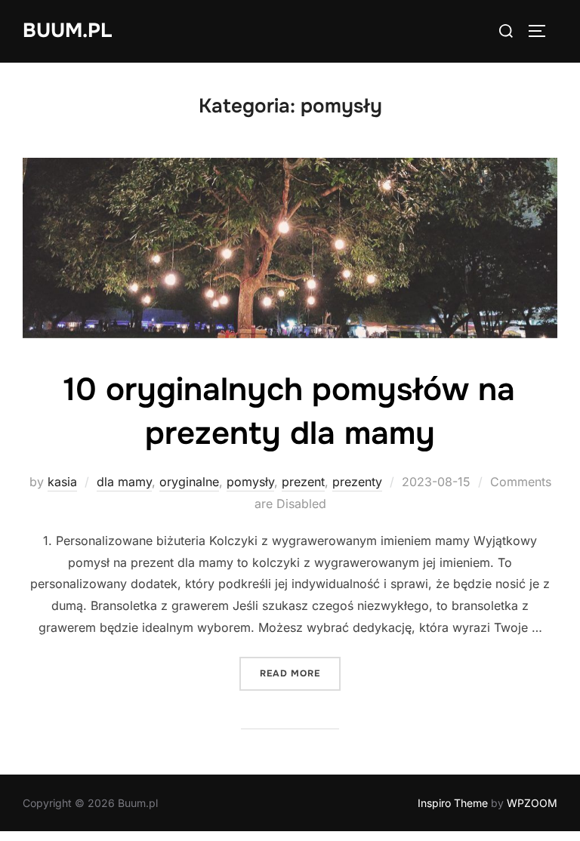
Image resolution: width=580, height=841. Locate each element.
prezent (303, 481)
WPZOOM (532, 802)
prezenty (357, 481)
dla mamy (124, 481)
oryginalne (189, 481)
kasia (62, 481)
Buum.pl (67, 30)
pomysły (250, 481)
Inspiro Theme (453, 802)
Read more (300, 673)
